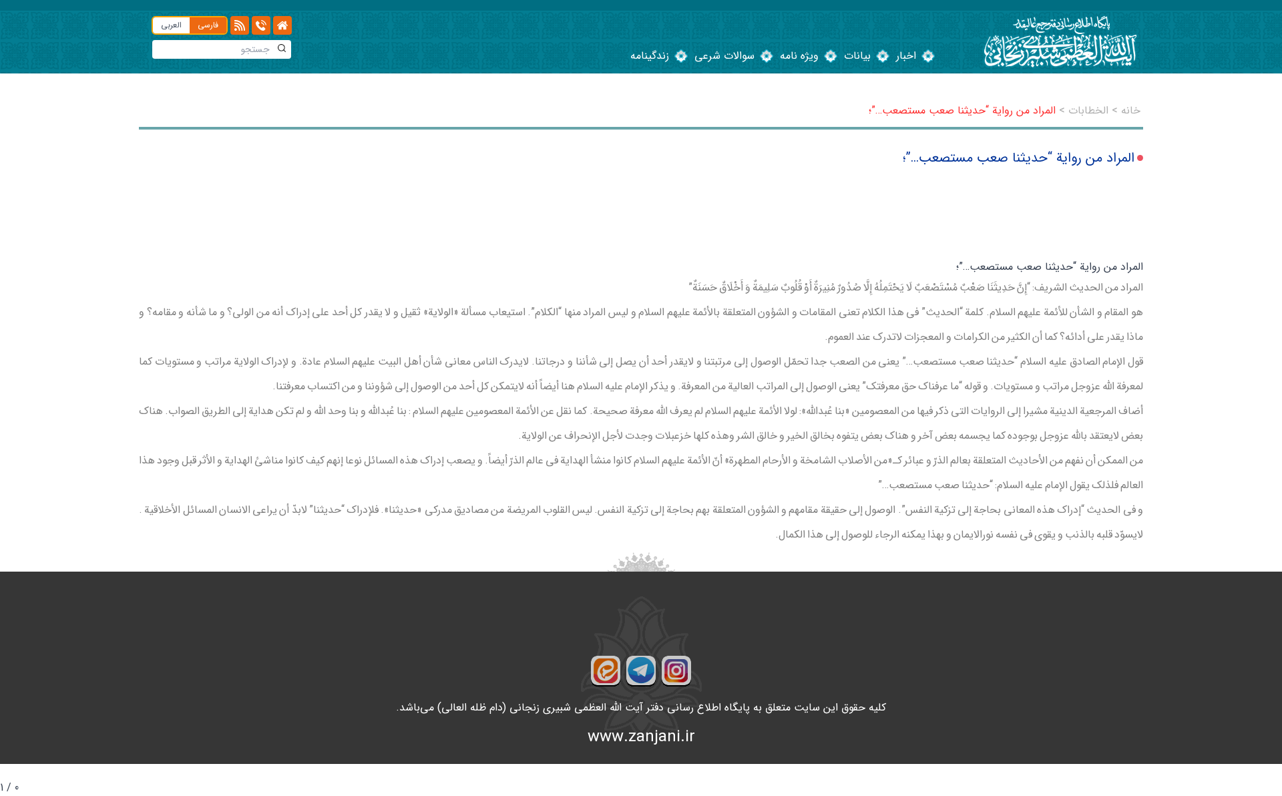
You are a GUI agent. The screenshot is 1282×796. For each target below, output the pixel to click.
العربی (171, 25)
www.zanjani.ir (641, 737)
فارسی (208, 25)
